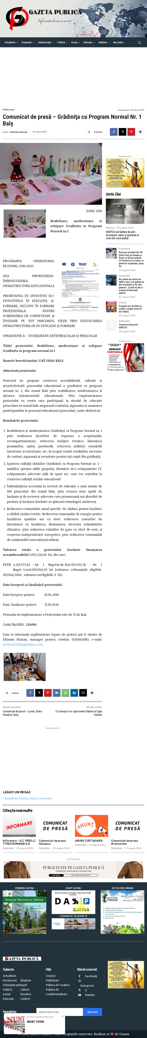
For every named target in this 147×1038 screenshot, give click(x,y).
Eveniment (124, 249)
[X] (122, 132)
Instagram (87, 985)
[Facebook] (114, 132)
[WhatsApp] (65, 693)
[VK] (56, 693)
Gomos (124, 1034)
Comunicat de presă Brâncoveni (124, 842)
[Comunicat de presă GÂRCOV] (111, 325)
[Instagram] (79, 981)
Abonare (92, 1012)
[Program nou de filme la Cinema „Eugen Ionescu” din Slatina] (111, 307)
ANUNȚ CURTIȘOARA (89, 840)
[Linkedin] (74, 693)
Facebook (91, 976)
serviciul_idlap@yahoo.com (22, 644)
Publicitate (8, 109)
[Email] (83, 693)
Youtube (90, 995)
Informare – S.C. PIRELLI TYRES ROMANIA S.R (19, 842)
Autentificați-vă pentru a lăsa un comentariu (28, 798)
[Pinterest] (131, 132)
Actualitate (124, 276)
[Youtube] (79, 995)
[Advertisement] (73, 79)
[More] (140, 132)
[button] (139, 42)
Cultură (122, 303)
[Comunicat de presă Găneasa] (55, 826)
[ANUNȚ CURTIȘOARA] (91, 826)
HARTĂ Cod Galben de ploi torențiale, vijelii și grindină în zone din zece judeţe (122, 235)
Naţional (110, 228)
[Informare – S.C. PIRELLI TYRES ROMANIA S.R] (19, 826)
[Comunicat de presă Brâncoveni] (127, 826)
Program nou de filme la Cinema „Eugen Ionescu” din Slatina (130, 309)
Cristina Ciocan (19, 132)
